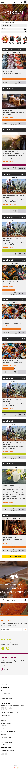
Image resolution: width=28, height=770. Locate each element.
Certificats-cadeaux (6, 723)
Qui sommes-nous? (6, 715)
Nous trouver (7, 669)
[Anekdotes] (18, 768)
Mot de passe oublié (6, 737)
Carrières (3, 718)
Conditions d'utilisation (7, 742)
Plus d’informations (8, 76)
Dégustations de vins (6, 696)
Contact (3, 728)
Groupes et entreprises (7, 698)
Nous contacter (8, 665)
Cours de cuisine (5, 691)
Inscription (3, 734)
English (5, 684)
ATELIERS (3, 2)
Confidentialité (5, 745)
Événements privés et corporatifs (12, 600)
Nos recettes (4, 720)
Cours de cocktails (5, 693)
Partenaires (4, 725)
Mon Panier (4, 739)
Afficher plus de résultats (14, 556)
